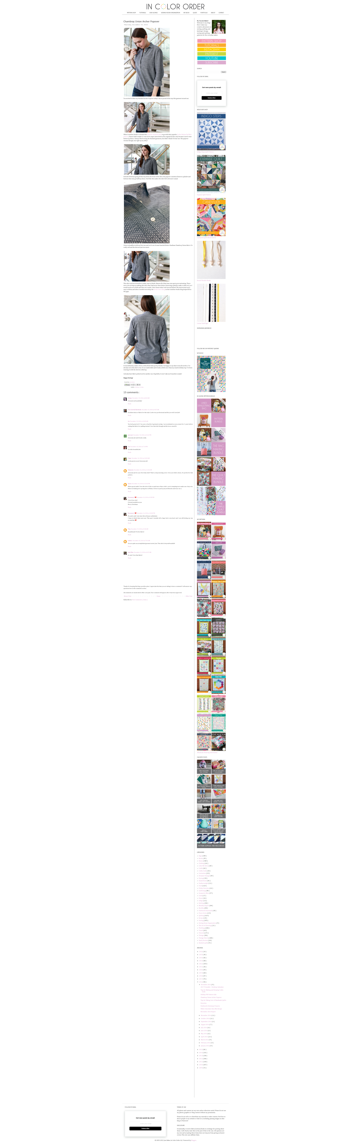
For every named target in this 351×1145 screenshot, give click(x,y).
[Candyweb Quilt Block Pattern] (211, 235)
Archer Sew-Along (159, 289)
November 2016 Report (208, 1012)
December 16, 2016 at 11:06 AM (143, 470)
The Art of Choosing (205, 925)
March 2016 (205, 1040)
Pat (129, 446)
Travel (201, 930)
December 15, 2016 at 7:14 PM (139, 446)
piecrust (130, 435)
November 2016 (206, 1015)
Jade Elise (130, 552)
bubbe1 (130, 540)
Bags (200, 856)
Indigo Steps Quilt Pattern (205, 152)
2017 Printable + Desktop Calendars (212, 987)
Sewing (141, 387)
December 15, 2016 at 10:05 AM (139, 421)
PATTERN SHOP (131, 13)
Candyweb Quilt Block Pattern (206, 237)
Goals (201, 895)
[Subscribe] (211, 64)
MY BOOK (186, 13)
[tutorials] (211, 46)
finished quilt (203, 943)
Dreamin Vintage (204, 876)
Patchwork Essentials (206, 910)
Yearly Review (203, 940)
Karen (129, 483)
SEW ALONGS (153, 13)
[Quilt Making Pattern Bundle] (211, 485)
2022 (201, 964)
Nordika (201, 908)
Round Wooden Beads (204, 280)
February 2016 (206, 1043)
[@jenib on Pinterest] (211, 55)
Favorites (203, 1003)
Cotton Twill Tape (202, 323)
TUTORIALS (142, 13)
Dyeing (201, 878)
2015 (201, 1049)
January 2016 (205, 1046)
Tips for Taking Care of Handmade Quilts (213, 1000)
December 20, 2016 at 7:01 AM (141, 540)
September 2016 (206, 1021)
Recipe (201, 918)
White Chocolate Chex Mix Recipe (211, 1009)
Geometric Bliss (204, 893)
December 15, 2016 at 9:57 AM (150, 409)
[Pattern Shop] (211, 42)
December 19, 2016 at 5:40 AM (139, 529)
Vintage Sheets (204, 938)
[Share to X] (136, 385)
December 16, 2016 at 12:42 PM (141, 483)
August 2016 (205, 1024)
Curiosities (202, 873)
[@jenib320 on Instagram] (211, 51)
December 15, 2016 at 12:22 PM (142, 435)
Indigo (201, 900)
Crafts (201, 868)
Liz (129, 421)
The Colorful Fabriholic (134, 409)
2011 (201, 1062)
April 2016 (204, 1037)
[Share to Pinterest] (140, 385)
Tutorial (201, 933)
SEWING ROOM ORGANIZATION (170, 13)
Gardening (202, 891)
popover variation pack (154, 134)
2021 (201, 967)
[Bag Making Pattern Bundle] (211, 456)
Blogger (193, 1140)
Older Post (189, 596)
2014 (201, 1052)
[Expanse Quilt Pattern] (211, 192)
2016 (201, 982)
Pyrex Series (203, 913)
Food (200, 886)
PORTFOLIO (203, 13)
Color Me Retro (204, 866)
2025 (201, 954)
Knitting (202, 903)
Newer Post (127, 596)
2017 (201, 979)
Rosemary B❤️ (132, 497)
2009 (201, 1068)
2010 (201, 1065)
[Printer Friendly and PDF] (127, 385)
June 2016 (204, 1030)
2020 (201, 970)
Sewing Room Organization (207, 923)
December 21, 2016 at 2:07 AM (142, 552)
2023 (201, 961)
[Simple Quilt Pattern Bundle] (211, 515)
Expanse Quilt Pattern (204, 195)
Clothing (137, 387)
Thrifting (202, 928)
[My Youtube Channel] (211, 59)
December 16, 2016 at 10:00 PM (146, 513)
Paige (129, 458)
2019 (201, 973)
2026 (201, 951)
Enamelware (203, 881)
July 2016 (204, 1027)
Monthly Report (204, 905)
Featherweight (203, 883)
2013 (201, 1055)
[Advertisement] (211, 1083)
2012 (201, 1059)
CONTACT (221, 13)
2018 (201, 976)
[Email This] (132, 385)
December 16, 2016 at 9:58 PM (145, 497)
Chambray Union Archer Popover (211, 997)
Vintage (201, 935)
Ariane (130, 398)
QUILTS (195, 13)
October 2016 (205, 1018)
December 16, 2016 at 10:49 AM (141, 458)
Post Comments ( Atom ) (140, 600)
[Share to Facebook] (138, 385)
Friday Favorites (204, 888)
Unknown (130, 470)
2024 (201, 958)
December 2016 (206, 984)
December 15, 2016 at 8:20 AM (141, 398)
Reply (129, 403)
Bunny (201, 861)
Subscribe (212, 98)
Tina (129, 529)
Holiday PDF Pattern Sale (208, 994)
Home (158, 596)
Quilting (201, 915)
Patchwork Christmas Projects (210, 1006)
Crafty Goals (203, 871)
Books (201, 858)
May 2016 (204, 1033)
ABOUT (213, 13)
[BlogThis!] (134, 385)
